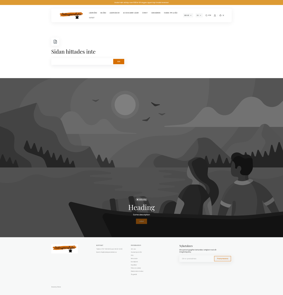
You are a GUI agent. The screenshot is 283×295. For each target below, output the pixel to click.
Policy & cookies (136, 268)
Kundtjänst (134, 262)
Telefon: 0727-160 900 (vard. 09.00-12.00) (109, 249)
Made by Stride (56, 287)
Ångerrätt (134, 274)
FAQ (132, 255)
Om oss (133, 249)
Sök (118, 61)
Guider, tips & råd (136, 252)
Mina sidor (134, 258)
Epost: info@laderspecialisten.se (106, 252)
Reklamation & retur (137, 271)
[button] (208, 15)
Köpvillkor (134, 265)
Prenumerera (222, 258)
